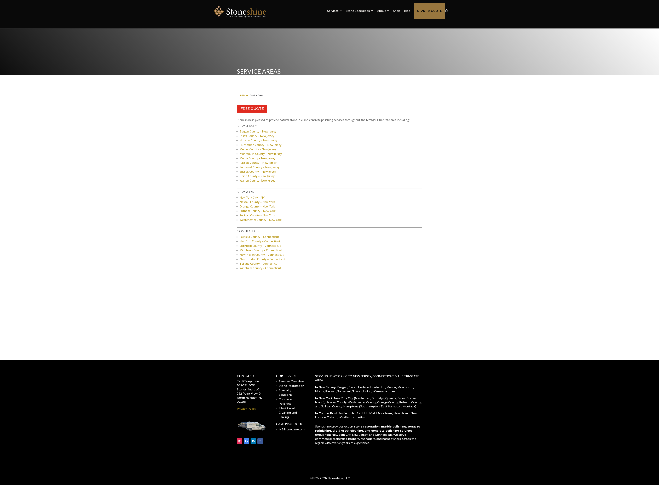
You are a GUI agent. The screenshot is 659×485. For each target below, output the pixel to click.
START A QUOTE (429, 11)
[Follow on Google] (246, 441)
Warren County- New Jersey (257, 180)
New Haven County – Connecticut (262, 255)
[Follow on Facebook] (260, 441)
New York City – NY (252, 197)
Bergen (342, 387)
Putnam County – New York (258, 211)
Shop (396, 11)
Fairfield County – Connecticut (259, 237)
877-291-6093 (246, 385)
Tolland (332, 417)
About (381, 11)
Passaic (330, 391)
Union (367, 391)
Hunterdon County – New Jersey (260, 145)
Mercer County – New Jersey (258, 149)
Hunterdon (377, 387)
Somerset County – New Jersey (259, 167)
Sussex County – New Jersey (258, 172)
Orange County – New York (257, 206)
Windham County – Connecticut (260, 268)
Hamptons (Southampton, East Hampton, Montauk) (379, 406)
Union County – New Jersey (257, 176)
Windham (345, 417)
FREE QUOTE (252, 109)
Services (333, 11)
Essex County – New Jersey (257, 136)
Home (245, 95)
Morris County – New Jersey (257, 158)
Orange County (387, 402)
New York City (343, 398)
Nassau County (336, 402)
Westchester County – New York (261, 220)
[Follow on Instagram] (239, 441)
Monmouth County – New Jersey (261, 154)
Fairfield (343, 413)
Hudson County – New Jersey (258, 140)
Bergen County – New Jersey (258, 131)
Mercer (391, 387)
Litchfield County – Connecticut (260, 246)
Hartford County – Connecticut (260, 241)
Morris (319, 391)
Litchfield (370, 413)
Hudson (363, 387)
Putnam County (410, 402)
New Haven (401, 413)
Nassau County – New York (257, 202)
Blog (407, 11)
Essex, (353, 387)
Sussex (357, 391)
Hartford (357, 413)
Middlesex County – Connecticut (261, 250)
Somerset (344, 391)
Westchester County (362, 402)
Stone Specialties (358, 11)
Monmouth (405, 387)
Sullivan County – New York (257, 215)
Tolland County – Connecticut (259, 263)
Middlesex (385, 413)
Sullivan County (331, 406)
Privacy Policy (246, 408)
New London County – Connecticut (262, 259)
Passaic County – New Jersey (258, 163)
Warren (378, 391)
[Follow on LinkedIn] (253, 441)
